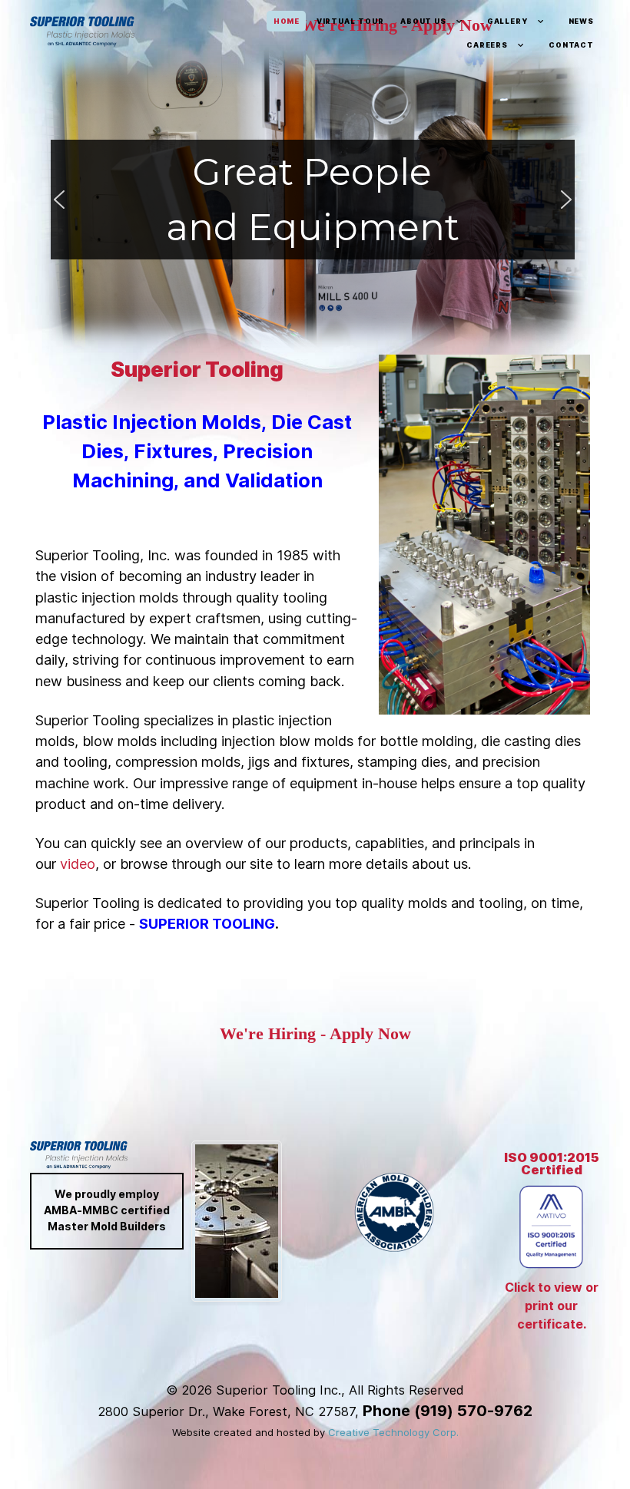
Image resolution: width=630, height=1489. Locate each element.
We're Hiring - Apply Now (315, 1034)
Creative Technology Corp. (393, 1432)
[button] (59, 199)
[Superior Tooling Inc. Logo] (82, 31)
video (77, 863)
